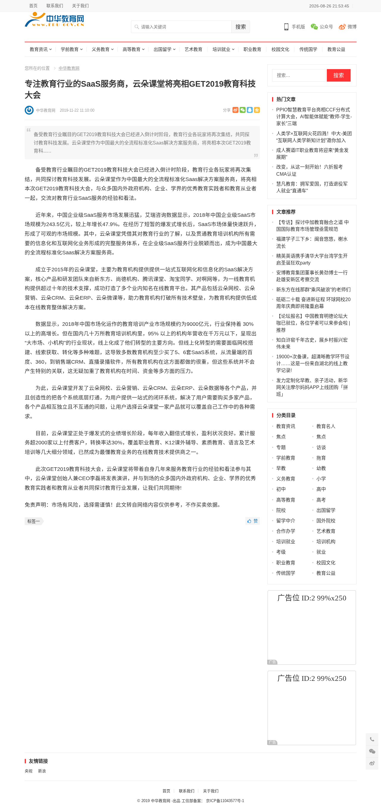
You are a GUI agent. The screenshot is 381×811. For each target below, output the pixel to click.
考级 (281, 552)
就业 (321, 552)
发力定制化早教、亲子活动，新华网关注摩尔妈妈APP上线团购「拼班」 (312, 387)
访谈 (321, 447)
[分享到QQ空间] (257, 110)
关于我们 (80, 5)
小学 (321, 478)
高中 (321, 489)
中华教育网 (69, 68)
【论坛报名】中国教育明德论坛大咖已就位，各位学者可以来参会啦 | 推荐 (313, 323)
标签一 (33, 521)
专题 (281, 447)
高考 (321, 499)
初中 (281, 489)
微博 (352, 26)
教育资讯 (39, 49)
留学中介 (285, 520)
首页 (33, 5)
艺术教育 (193, 49)
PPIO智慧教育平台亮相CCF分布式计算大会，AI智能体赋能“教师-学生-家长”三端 (314, 116)
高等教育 (131, 49)
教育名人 (325, 426)
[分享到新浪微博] (235, 110)
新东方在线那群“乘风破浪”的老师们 (313, 289)
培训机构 (325, 541)
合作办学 (285, 531)
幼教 (321, 468)
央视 (28, 771)
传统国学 (308, 49)
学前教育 (70, 49)
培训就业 (221, 49)
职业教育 (252, 49)
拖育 (321, 457)
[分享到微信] (243, 110)
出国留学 (162, 49)
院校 (281, 510)
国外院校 (325, 520)
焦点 (281, 436)
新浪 (42, 771)
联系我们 (54, 5)
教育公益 (336, 49)
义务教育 (101, 49)
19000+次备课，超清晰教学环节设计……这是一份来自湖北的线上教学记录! (312, 363)
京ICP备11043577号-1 (225, 800)
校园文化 (280, 49)
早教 (281, 468)
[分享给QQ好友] (250, 110)
